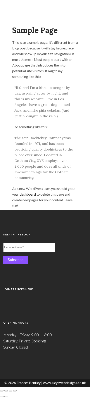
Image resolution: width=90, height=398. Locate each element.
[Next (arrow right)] (6, 396)
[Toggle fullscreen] (6, 390)
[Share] (10, 390)
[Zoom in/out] (1, 390)
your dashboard (24, 194)
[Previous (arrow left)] (1, 396)
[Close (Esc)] (15, 390)
